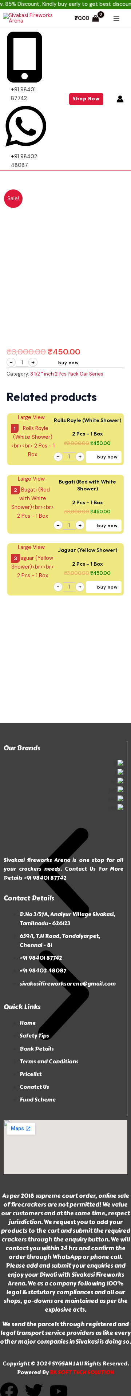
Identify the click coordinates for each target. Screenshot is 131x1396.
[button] (86, 99)
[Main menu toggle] (116, 18)
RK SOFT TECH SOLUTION (81, 1372)
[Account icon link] (120, 99)
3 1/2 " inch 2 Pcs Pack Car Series (66, 374)
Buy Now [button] (107, 457)
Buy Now (68, 363)
